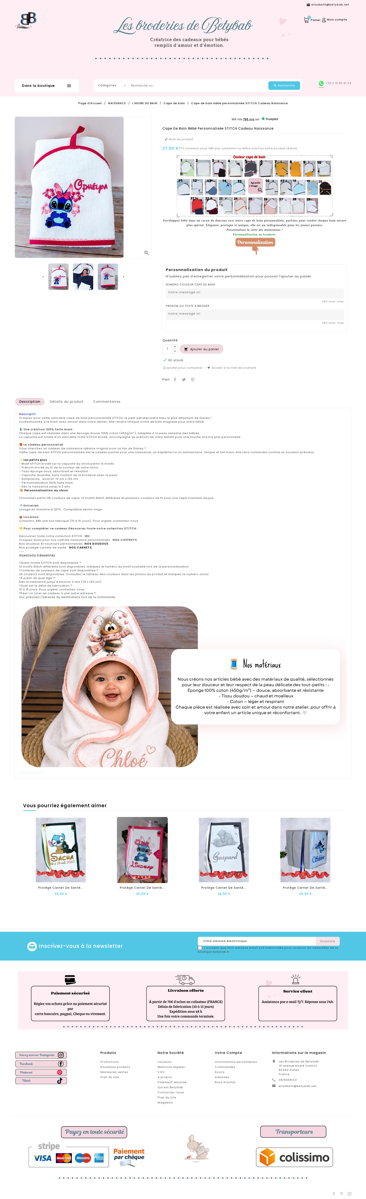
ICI (87, 536)
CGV (161, 1072)
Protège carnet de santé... (60, 888)
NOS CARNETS (80, 548)
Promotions (109, 1062)
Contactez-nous (171, 1092)
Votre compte (228, 1052)
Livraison (165, 1062)
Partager (175, 379)
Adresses (222, 1077)
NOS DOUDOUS (96, 544)
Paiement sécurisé (172, 1082)
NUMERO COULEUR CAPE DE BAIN (190, 285)
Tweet (183, 379)
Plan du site (109, 1077)
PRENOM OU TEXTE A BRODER (187, 306)
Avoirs (220, 1072)
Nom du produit (179, 139)
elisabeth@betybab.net (298, 1086)
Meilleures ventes (114, 1072)
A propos (165, 1077)
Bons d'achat (225, 1082)
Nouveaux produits (115, 1067)
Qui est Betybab (170, 1087)
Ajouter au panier (201, 349)
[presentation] (43, 277)
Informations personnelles (236, 1062)
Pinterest (192, 379)
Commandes (225, 1067)
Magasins (165, 1103)
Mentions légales (171, 1067)
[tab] (30, 402)
